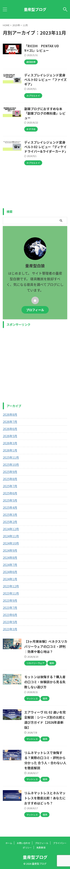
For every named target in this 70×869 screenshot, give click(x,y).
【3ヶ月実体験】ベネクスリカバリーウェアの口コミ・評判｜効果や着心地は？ (45, 646)
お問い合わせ (23, 843)
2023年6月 (10, 614)
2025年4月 (10, 507)
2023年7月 (10, 607)
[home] (35, 300)
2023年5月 (10, 622)
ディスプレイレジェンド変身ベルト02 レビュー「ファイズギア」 (45, 79)
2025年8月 (10, 479)
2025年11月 (11, 457)
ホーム (8, 843)
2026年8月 (10, 414)
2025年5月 (10, 500)
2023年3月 (10, 629)
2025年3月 (10, 514)
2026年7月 (10, 421)
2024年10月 (11, 543)
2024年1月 (10, 579)
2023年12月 (11, 586)
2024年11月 (11, 536)
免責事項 (40, 847)
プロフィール (35, 310)
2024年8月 (10, 557)
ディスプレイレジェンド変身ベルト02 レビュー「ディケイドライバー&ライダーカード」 (46, 147)
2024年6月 (10, 572)
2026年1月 (10, 450)
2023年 (16, 25)
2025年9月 (10, 471)
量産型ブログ (35, 9)
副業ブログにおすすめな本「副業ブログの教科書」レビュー (45, 113)
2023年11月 (11, 593)
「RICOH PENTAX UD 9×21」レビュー (41, 48)
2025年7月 (10, 486)
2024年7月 (10, 564)
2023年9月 (10, 600)
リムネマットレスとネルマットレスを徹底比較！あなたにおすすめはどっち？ (45, 798)
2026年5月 (10, 436)
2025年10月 (11, 464)
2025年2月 (10, 521)
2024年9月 (10, 550)
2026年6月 (10, 429)
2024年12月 (11, 529)
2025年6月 (10, 493)
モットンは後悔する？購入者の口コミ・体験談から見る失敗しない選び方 (45, 681)
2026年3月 (10, 443)
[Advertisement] (35, 365)
